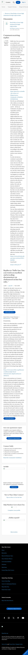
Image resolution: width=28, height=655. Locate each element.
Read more (14, 487)
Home (3, 7)
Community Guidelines (6, 561)
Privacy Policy (12, 644)
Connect (7, 2)
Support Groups (12, 7)
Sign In (23, 2)
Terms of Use (4, 644)
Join (18, 2)
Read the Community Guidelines (12, 457)
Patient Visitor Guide (6, 589)
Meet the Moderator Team (7, 555)
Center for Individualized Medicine (9, 583)
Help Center (4, 567)
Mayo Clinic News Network (7, 600)
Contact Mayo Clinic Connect (8, 570)
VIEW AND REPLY (9, 312)
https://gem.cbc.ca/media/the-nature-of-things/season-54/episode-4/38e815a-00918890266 (17, 95)
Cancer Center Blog (6, 581)
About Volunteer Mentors (7, 558)
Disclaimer (4, 564)
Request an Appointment (14, 608)
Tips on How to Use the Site (14, 497)
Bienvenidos (14, 532)
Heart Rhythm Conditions (14, 28)
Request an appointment (14, 438)
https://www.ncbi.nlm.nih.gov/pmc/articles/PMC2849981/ (17, 258)
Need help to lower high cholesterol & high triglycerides (16, 24)
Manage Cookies (19, 644)
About (3, 550)
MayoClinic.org (5, 633)
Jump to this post (15, 264)
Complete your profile (14, 510)
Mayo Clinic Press (5, 586)
